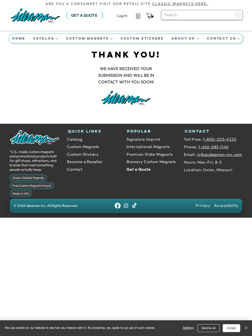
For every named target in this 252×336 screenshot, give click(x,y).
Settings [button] (188, 328)
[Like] (138, 15)
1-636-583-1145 (214, 146)
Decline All (209, 328)
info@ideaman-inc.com (219, 154)
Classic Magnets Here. (180, 3)
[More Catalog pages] (57, 38)
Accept (231, 328)
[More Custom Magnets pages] (111, 38)
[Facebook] (118, 206)
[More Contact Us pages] (238, 38)
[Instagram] (126, 206)
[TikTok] (134, 206)
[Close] (246, 328)
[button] (150, 15)
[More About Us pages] (197, 38)
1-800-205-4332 (219, 139)
